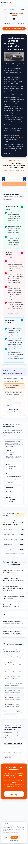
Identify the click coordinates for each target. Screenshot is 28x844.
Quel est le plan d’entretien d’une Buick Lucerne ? (14, 571)
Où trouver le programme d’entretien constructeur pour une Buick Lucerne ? (14, 588)
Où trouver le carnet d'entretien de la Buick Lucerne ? (14, 614)
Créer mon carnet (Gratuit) (14, 794)
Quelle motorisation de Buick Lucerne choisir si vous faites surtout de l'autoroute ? (14, 633)
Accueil (5, 9)
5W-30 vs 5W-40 (8, 754)
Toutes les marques (10, 716)
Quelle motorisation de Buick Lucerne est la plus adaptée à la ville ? (14, 623)
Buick (17, 9)
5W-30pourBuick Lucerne (13, 744)
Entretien (11, 9)
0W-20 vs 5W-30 (18, 754)
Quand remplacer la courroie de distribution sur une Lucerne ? (14, 606)
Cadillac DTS (19, 137)
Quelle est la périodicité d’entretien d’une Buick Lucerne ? (14, 579)
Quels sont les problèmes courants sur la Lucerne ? (14, 597)
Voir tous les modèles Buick (12, 712)
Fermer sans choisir (14, 840)
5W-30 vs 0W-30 (8, 757)
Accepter (14, 837)
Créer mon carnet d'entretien (14, 28)
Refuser (6, 837)
